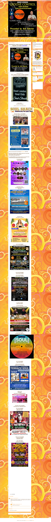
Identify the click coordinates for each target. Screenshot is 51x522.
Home (20, 513)
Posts (34, 78)
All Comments (35, 79)
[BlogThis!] (12, 494)
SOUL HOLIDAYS (24, 38)
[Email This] (11, 494)
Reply (11, 501)
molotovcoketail (27, 520)
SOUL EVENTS (19, 38)
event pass (23, 151)
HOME (10, 38)
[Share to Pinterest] (14, 494)
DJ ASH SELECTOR (30, 38)
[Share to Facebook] (13, 494)
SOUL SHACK (14, 38)
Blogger (33, 520)
